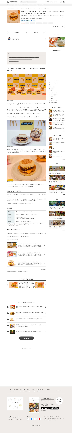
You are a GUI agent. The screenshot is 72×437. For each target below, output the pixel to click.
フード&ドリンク (48, 389)
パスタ (29, 4)
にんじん (43, 4)
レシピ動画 (47, 1)
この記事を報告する (43, 269)
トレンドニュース (13, 389)
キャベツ (15, 4)
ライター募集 (53, 416)
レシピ (18, 389)
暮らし (33, 389)
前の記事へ (16, 32)
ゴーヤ (26, 4)
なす (12, 4)
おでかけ (28, 389)
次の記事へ (36, 32)
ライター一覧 (49, 416)
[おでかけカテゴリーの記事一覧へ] (23, 23)
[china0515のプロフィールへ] (26, 39)
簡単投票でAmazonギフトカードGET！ (28, 20)
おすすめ (55, 1)
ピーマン (22, 4)
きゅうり (36, 4)
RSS (52, 418)
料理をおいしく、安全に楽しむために (58, 418)
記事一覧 (45, 416)
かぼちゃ (40, 4)
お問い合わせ (58, 416)
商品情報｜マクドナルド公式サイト (13, 229)
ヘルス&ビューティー (39, 389)
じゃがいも (32, 4)
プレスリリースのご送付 (47, 418)
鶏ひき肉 (19, 4)
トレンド (51, 1)
